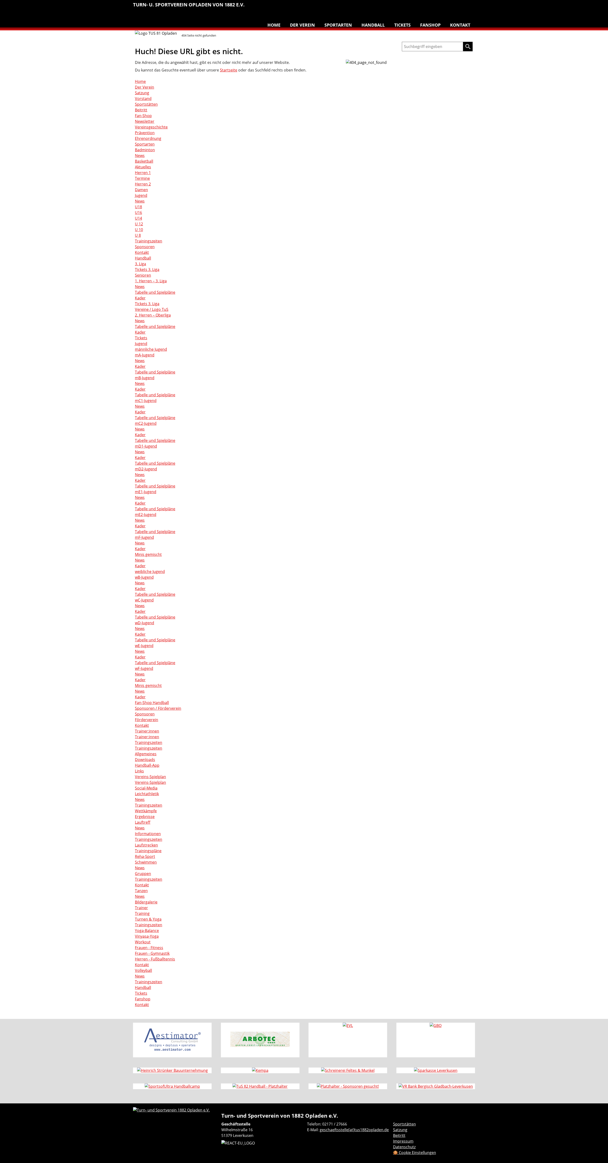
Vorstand (143, 98)
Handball (390, 7)
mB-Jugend (144, 377)
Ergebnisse (145, 816)
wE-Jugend (144, 645)
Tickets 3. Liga (147, 269)
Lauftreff (410, 7)
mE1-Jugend (145, 491)
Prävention (145, 132)
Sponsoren (145, 246)
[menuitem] (380, 7)
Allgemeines (146, 753)
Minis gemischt (148, 554)
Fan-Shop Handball (152, 702)
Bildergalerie (146, 902)
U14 (138, 218)
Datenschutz (404, 1146)
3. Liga (140, 263)
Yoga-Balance (147, 930)
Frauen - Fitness (149, 947)
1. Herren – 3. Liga (151, 281)
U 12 (139, 224)
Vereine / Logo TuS (151, 309)
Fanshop (430, 25)
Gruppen (143, 873)
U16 (138, 212)
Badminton (470, 7)
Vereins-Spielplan (150, 776)
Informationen (148, 833)
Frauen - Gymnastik (152, 953)
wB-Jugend (144, 577)
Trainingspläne (148, 850)
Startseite (228, 70)
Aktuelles (143, 167)
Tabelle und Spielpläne (155, 292)
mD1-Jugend (146, 446)
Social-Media (146, 788)
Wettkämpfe (146, 810)
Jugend (141, 195)
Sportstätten (146, 104)
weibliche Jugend (150, 571)
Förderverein (146, 719)
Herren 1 (143, 172)
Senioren (143, 275)
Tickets (402, 25)
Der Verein (302, 25)
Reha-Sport (420, 7)
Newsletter (144, 121)
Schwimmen (430, 7)
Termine (142, 178)
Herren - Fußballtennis (155, 959)
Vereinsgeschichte (151, 127)
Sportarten (338, 25)
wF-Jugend (144, 668)
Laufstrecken (146, 845)
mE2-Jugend (145, 514)
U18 (138, 206)
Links (139, 771)
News (140, 155)
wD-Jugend (144, 622)
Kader (140, 298)
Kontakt (460, 25)
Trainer (141, 907)
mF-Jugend (144, 537)
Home (273, 25)
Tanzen (450, 7)
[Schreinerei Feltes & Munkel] (348, 1070)
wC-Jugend (144, 600)
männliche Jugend (151, 349)
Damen (141, 189)
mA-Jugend (144, 355)
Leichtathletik (400, 7)
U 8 (138, 235)
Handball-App (147, 765)
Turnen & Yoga (440, 7)
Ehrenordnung (148, 138)
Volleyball (460, 7)
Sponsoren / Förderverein (158, 708)
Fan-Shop (143, 115)
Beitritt (141, 110)
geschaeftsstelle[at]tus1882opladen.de (354, 1129)
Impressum (403, 1141)
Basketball (380, 7)
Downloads (145, 759)
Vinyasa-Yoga (147, 936)
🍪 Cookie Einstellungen (414, 1152)
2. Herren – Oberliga (153, 315)
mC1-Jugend (146, 400)
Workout (143, 942)
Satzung (142, 92)
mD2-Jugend (146, 469)
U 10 (139, 229)
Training (142, 913)
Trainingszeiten (148, 241)
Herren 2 (143, 184)
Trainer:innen (147, 731)
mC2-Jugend (146, 423)
